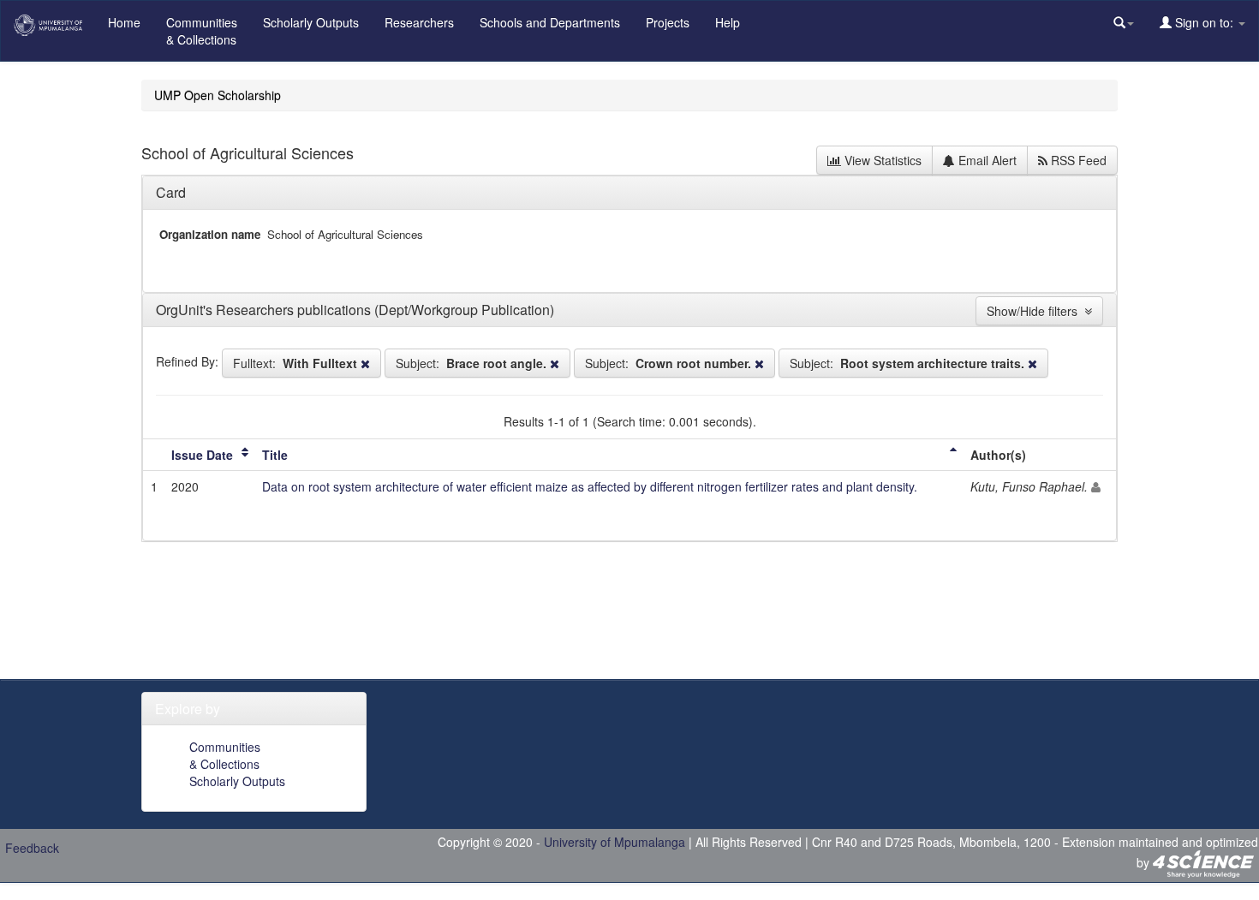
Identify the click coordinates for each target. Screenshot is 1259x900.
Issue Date (202, 454)
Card (171, 192)
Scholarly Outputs (311, 22)
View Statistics (881, 160)
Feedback (32, 847)
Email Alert (986, 160)
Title (275, 454)
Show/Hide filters (1035, 310)
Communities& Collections (201, 31)
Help (727, 22)
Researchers (419, 22)
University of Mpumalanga (614, 841)
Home (124, 22)
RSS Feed (1077, 160)
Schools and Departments (550, 22)
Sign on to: (1204, 22)
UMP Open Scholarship (217, 95)
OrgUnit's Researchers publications (265, 309)
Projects (667, 22)
